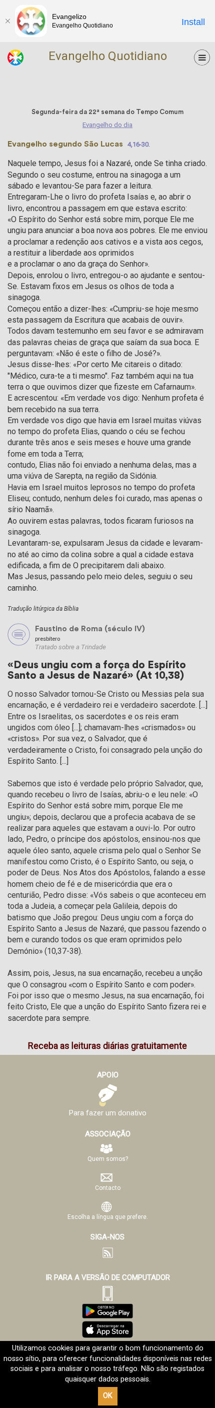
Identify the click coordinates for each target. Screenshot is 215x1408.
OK (107, 1395)
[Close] (7, 21)
